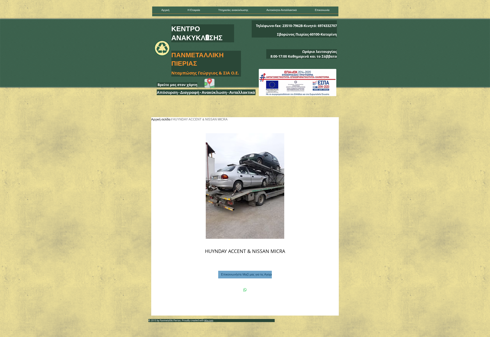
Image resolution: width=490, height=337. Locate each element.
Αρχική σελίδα (160, 119)
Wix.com (208, 320)
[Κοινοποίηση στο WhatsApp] (245, 290)
